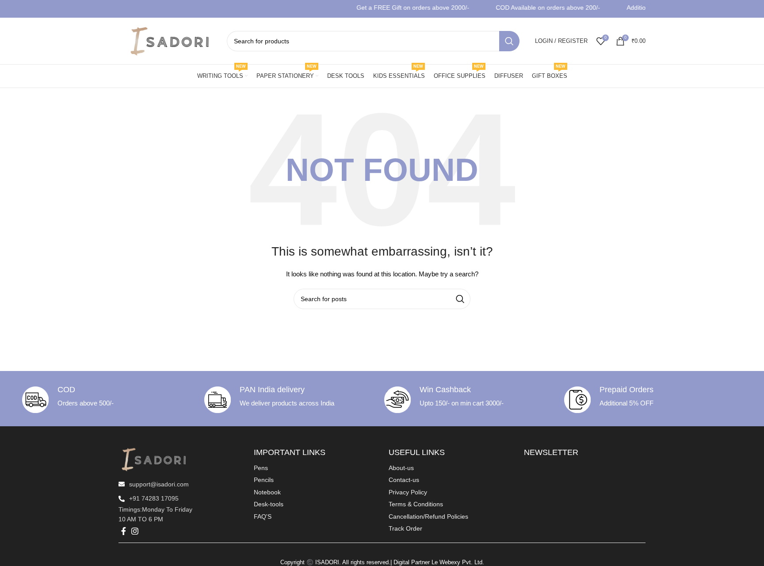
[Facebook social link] (123, 531)
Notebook (267, 492)
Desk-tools (268, 504)
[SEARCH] (509, 41)
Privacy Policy (408, 492)
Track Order (405, 528)
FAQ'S (262, 516)
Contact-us (404, 479)
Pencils (264, 479)
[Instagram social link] (135, 531)
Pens (261, 467)
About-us (401, 467)
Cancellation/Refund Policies (428, 516)
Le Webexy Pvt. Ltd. (458, 562)
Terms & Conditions (416, 504)
